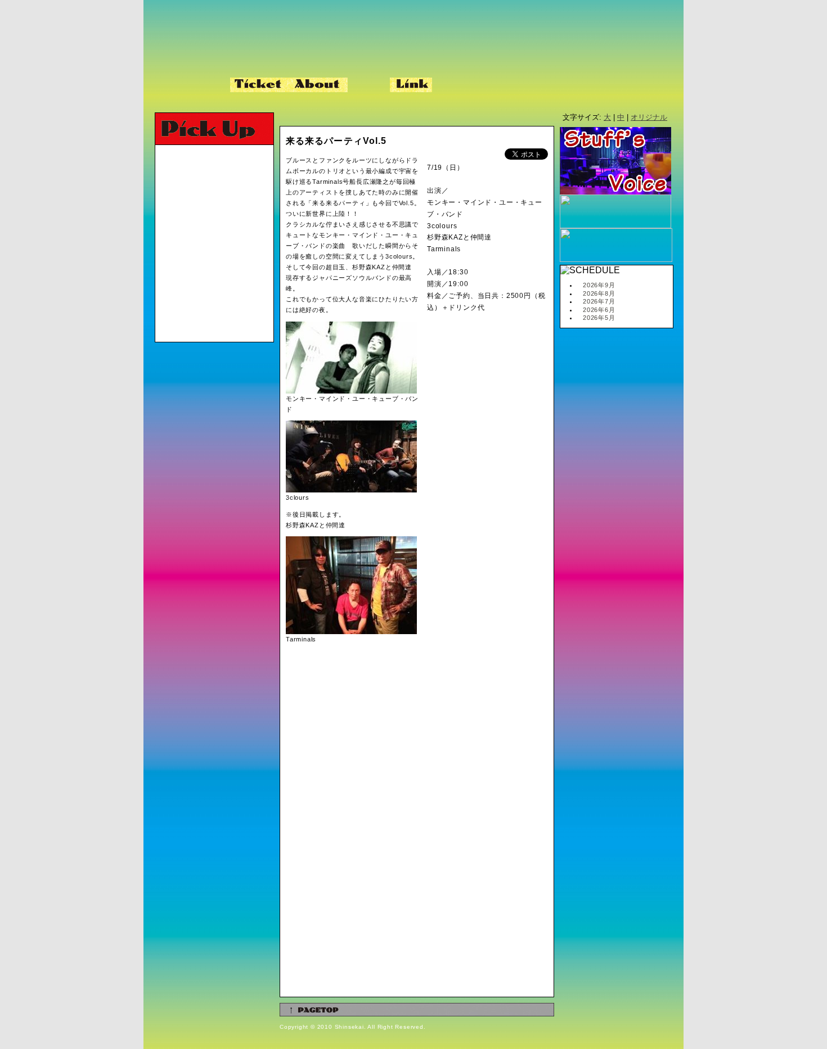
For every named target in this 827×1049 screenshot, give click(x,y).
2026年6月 (599, 309)
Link (411, 85)
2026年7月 (599, 301)
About (318, 85)
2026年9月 (599, 285)
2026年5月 (599, 317)
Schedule (189, 85)
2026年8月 (599, 293)
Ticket (259, 85)
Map (369, 85)
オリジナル (649, 117)
